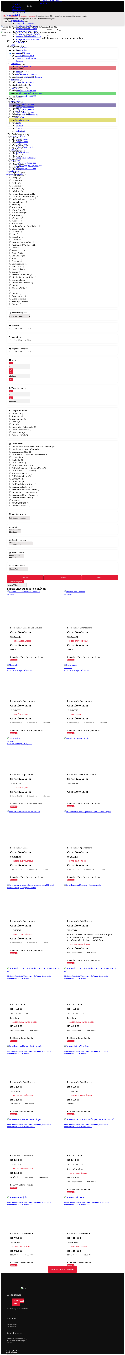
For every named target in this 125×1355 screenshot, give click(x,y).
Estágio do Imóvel (19, 411)
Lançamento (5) (19, 419)
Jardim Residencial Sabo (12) (25, 196)
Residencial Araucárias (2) (24, 484)
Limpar (63, 578)
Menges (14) (17, 218)
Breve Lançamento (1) (22, 429)
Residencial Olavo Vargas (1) (25, 495)
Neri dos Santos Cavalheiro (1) (26, 226)
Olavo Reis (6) (18, 228)
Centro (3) (16, 272)
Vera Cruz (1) (18, 266)
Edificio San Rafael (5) (22, 473)
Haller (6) (16, 183)
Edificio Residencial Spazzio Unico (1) (29, 468)
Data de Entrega (18, 514)
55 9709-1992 (12, 1324)
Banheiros (16, 337)
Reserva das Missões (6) (23, 242)
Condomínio (17, 444)
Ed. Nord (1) (17, 457)
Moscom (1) (17, 223)
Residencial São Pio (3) (22, 497)
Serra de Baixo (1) (20, 280)
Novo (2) (16, 424)
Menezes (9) (17, 215)
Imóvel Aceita (17, 553)
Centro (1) (16, 285)
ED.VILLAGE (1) (19, 462)
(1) (13, 290)
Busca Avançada (15, 582)
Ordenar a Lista (18, 565)
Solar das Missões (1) (21, 505)
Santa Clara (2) (19, 250)
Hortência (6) (18, 188)
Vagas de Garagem (19, 349)
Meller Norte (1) (19, 212)
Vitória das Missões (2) (22, 282)
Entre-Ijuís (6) (18, 269)
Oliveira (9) (17, 231)
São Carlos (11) (19, 255)
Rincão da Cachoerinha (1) (24, 277)
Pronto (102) (17, 413)
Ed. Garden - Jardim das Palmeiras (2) (29, 454)
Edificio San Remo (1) (21, 476)
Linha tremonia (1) (20, 298)
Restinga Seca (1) (20, 301)
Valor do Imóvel (18, 388)
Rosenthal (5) (18, 247)
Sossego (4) (17, 261)
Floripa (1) (16, 177)
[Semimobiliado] (15, 530)
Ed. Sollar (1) (18, 460)
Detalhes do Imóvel (20, 540)
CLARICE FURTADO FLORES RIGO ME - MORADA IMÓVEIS (18, 9)
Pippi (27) (16, 239)
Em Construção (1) (20, 432)
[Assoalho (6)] (21, 545)
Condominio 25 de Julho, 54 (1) (26, 449)
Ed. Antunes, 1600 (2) (21, 452)
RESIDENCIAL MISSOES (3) (24, 492)
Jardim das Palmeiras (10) (24, 193)
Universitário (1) (19, 263)
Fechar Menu (42, 3)
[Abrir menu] (2, 10)
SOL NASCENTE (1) (20, 503)
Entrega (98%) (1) (20, 435)
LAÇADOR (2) (18, 478)
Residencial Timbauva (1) (24, 245)
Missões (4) (17, 220)
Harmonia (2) (18, 185)
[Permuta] (16, 557)
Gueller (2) (17, 180)
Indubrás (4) (17, 191)
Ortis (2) (15, 234)
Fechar (99, 578)
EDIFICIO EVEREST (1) (22, 465)
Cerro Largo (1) (19, 296)
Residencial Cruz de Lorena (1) (26, 489)
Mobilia (15, 527)
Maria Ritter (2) (19, 207)
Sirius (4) (16, 500)
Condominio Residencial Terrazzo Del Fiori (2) (33, 446)
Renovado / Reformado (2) (24, 427)
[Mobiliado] (15, 532)
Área (13, 360)
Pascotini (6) (17, 237)
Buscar (25, 578)
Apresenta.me (12, 1350)
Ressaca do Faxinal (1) (22, 274)
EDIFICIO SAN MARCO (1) (24, 470)
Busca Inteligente (19, 313)
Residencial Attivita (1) (22, 487)
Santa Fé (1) (17, 253)
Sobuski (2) (17, 258)
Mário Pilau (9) (19, 210)
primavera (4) (18, 481)
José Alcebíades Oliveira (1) (24, 199)
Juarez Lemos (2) (19, 202)
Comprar (13, 660)
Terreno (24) (17, 416)
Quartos (15, 326)
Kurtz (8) (16, 204)
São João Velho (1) (20, 288)
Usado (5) (16, 421)
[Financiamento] (16, 555)
